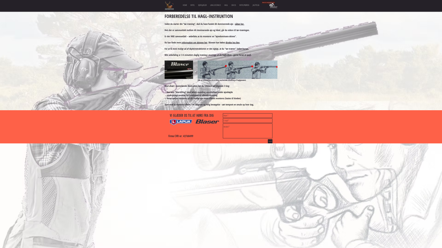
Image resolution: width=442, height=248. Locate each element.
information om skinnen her (194, 42)
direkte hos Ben (233, 42)
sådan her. (239, 23)
